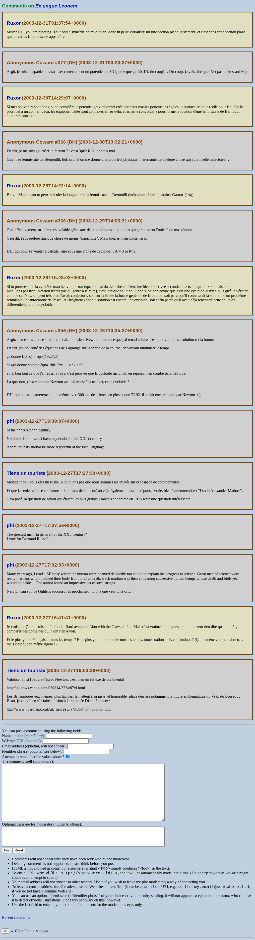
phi (10, 421)
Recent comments (16, 917)
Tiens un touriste (26, 473)
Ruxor (14, 23)
